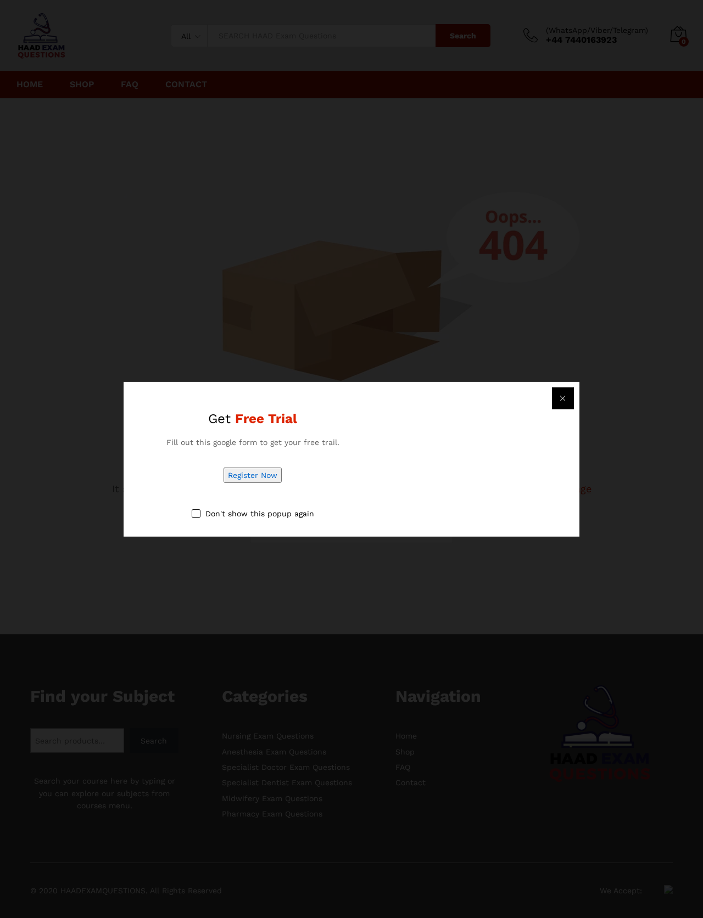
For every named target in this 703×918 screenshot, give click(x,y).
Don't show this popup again (259, 513)
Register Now (252, 475)
